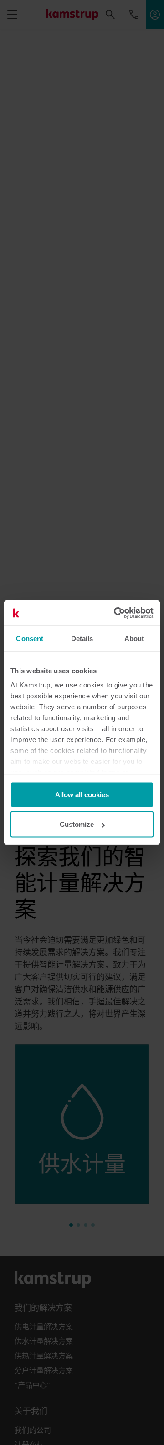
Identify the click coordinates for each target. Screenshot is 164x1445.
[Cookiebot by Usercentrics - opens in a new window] (116, 613)
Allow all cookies (82, 794)
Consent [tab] (29, 638)
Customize (77, 824)
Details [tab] (82, 638)
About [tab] (134, 638)
